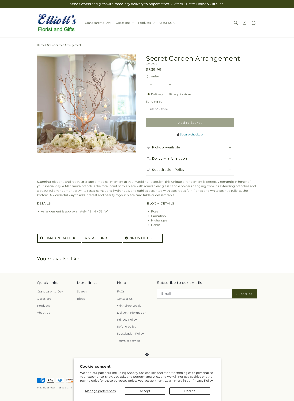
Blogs (81, 298)
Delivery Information (131, 312)
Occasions (44, 298)
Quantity (152, 76)
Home (41, 44)
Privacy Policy (202, 380)
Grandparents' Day (50, 291)
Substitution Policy (130, 334)
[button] (124, 23)
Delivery (157, 94)
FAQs (121, 291)
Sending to (160, 102)
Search (82, 291)
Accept (145, 391)
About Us (43, 312)
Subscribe (244, 294)
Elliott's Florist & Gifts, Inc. (62, 387)
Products (43, 305)
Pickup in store (180, 94)
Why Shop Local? (129, 305)
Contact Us (125, 298)
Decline (189, 391)
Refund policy (126, 327)
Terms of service (128, 341)
